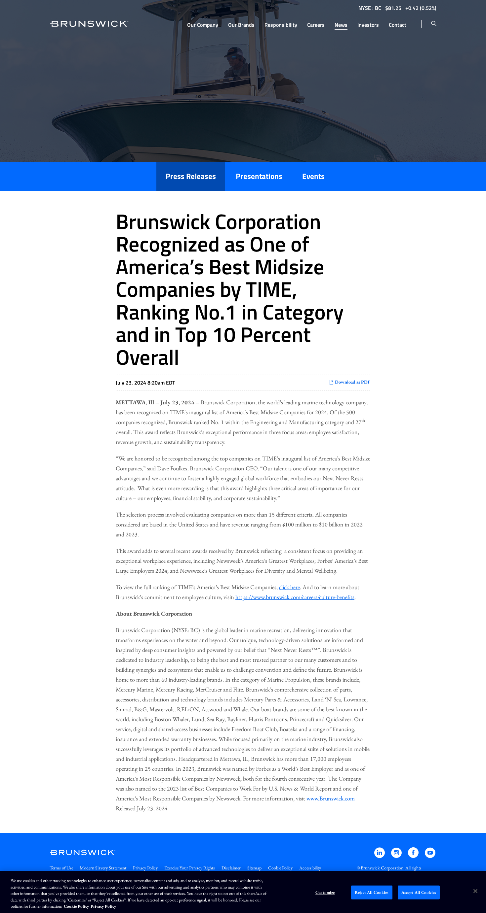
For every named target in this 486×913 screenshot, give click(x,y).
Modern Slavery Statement (103, 867)
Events (313, 176)
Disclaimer (231, 867)
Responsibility (280, 25)
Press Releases (191, 176)
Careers (316, 25)
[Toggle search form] (433, 24)
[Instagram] (397, 856)
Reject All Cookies (371, 892)
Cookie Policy (280, 867)
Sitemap (254, 867)
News (341, 25)
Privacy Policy (145, 867)
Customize (325, 892)
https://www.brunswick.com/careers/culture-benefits (294, 597)
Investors (368, 25)
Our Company (202, 25)
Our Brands (241, 25)
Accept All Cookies (418, 892)
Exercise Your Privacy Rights (189, 867)
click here (289, 587)
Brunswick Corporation (382, 868)
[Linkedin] (380, 856)
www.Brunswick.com (330, 798)
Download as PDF (352, 382)
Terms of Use (61, 867)
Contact (397, 25)
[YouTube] (430, 856)
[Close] (475, 891)
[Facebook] (414, 856)
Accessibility (310, 867)
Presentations (259, 176)
